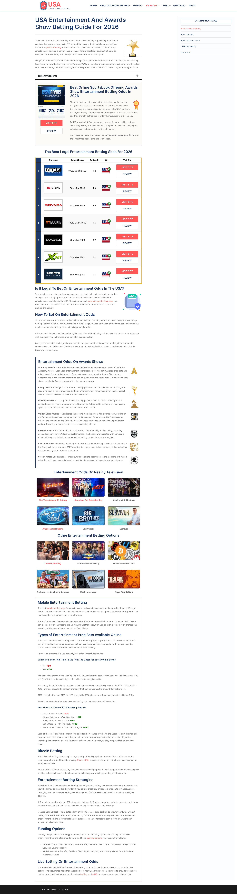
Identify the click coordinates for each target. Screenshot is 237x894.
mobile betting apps (56, 608)
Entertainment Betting (191, 28)
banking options (94, 838)
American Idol (187, 34)
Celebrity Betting (188, 46)
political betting (53, 47)
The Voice (185, 52)
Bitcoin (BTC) (83, 760)
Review (51, 131)
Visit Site (51, 123)
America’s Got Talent (190, 40)
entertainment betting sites (100, 301)
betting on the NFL (89, 874)
